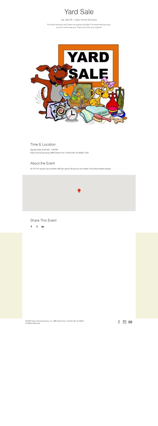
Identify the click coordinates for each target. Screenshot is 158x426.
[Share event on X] (37, 226)
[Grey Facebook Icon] (118, 322)
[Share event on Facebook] (31, 226)
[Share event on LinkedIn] (43, 226)
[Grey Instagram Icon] (124, 322)
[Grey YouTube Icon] (130, 322)
